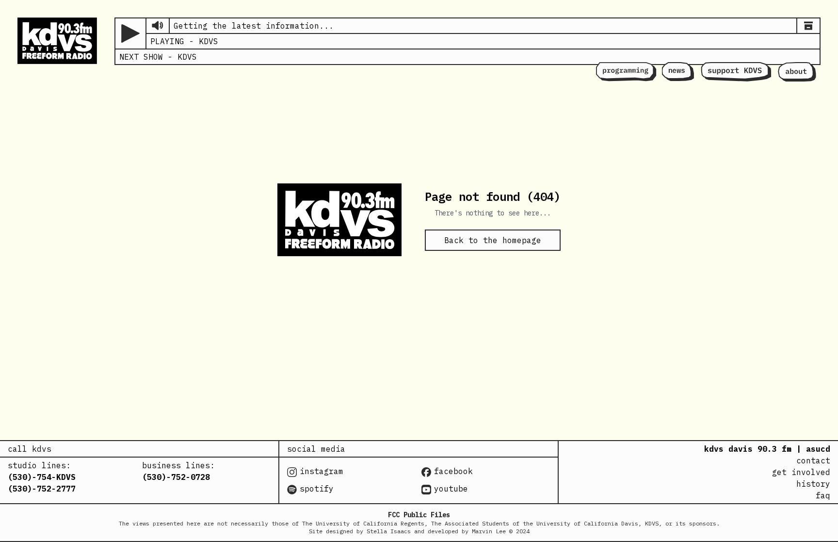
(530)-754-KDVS (42, 477)
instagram (321, 471)
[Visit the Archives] (808, 25)
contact (813, 460)
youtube (451, 488)
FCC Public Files (419, 514)
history (813, 484)
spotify (317, 488)
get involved (801, 472)
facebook (453, 471)
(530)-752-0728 (176, 477)
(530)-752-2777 (42, 488)
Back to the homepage (492, 240)
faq (823, 495)
